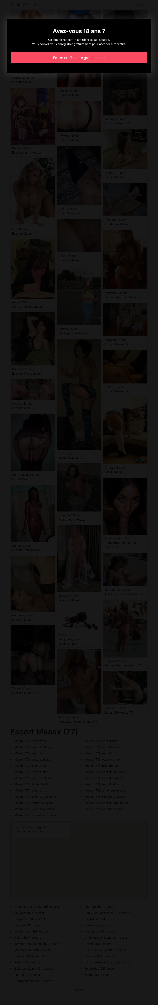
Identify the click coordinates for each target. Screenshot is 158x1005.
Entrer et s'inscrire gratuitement (79, 58)
